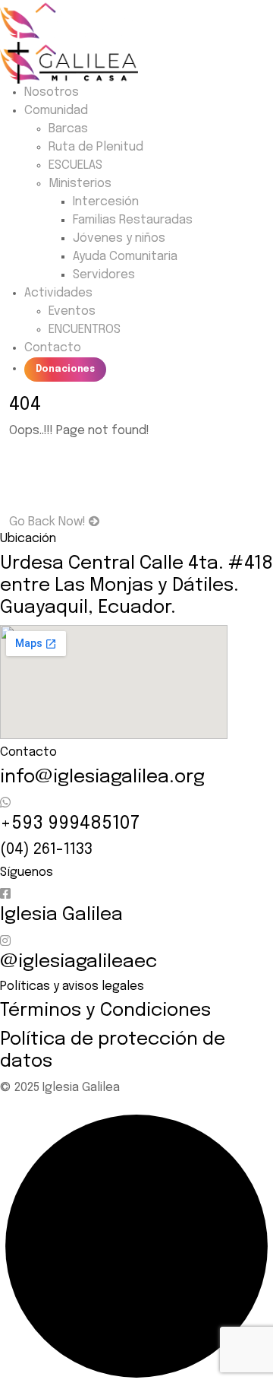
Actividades (58, 293)
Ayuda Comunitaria (125, 256)
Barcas (68, 128)
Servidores (104, 274)
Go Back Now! (49, 521)
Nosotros (51, 92)
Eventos (72, 311)
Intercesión (106, 201)
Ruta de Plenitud (96, 147)
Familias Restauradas (133, 220)
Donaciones (65, 369)
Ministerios (80, 183)
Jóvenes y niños (119, 238)
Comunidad (56, 110)
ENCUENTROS (85, 329)
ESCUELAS (75, 165)
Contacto (52, 347)
